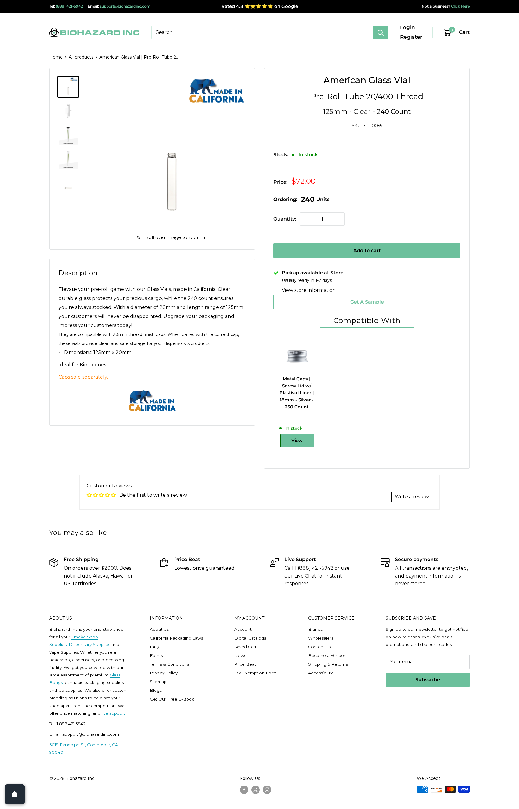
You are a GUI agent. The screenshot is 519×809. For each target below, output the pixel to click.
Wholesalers (320, 638)
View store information (309, 290)
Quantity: (284, 219)
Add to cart (367, 250)
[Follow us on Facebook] (244, 790)
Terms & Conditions (169, 664)
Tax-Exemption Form (255, 672)
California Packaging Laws (176, 638)
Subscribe (427, 679)
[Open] (15, 794)
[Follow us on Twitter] (255, 790)
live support (113, 713)
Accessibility (320, 672)
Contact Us (319, 646)
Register (411, 37)
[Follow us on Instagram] (267, 790)
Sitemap (158, 681)
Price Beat (245, 664)
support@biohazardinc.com (125, 6)
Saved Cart (245, 646)
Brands (315, 629)
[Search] (380, 32)
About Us (159, 629)
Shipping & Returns (328, 664)
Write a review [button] (412, 496)
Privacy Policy (164, 672)
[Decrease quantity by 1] (306, 219)
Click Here (460, 6)
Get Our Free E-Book (172, 699)
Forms (156, 655)
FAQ (154, 646)
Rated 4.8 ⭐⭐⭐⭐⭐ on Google (259, 6)
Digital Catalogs (250, 638)
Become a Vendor (326, 655)
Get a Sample (367, 302)
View (297, 440)
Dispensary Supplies (89, 644)
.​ (125, 713)
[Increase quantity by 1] (338, 219)
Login (407, 27)
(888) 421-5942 (69, 6)
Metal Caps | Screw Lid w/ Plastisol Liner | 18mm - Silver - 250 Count (296, 393)
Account (243, 629)
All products (81, 57)
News (240, 655)
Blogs (156, 690)
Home (56, 57)
